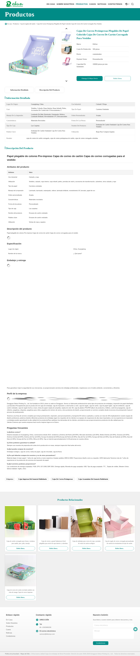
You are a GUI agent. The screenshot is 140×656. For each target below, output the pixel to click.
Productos (16, 24)
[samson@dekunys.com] (135, 629)
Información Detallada (19, 90)
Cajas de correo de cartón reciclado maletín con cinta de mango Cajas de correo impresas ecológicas (20, 591)
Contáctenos (10, 636)
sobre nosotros (65, 4)
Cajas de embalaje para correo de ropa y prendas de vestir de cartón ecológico (86, 542)
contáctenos (115, 4)
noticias (101, 4)
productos (82, 4)
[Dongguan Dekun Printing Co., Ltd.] (14, 4)
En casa (51, 4)
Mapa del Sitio (25, 654)
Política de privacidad (12, 654)
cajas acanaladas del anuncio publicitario (93, 479)
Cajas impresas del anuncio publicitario (32, 479)
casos (92, 4)
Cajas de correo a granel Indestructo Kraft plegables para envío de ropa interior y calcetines (53, 542)
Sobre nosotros (11, 623)
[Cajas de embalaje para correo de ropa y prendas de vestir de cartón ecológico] (86, 521)
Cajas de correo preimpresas (62, 479)
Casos (8, 629)
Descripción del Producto (49, 90)
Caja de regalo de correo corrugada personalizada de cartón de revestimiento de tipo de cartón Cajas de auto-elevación (119, 542)
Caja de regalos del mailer (27, 24)
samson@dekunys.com (47, 634)
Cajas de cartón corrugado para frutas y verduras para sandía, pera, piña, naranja (21, 542)
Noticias (9, 633)
